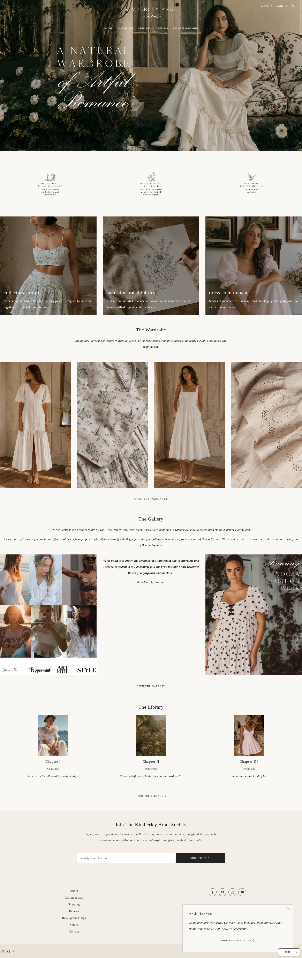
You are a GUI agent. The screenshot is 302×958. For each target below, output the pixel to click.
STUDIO (74, 924)
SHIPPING (74, 904)
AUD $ (264, 5)
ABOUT (74, 890)
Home (108, 28)
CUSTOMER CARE (74, 897)
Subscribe (198, 858)
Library (144, 28)
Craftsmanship (185, 28)
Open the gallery (151, 686)
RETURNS (74, 911)
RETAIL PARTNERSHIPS (74, 918)
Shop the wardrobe (235, 940)
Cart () (282, 5)
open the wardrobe (151, 498)
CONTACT (74, 931)
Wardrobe (125, 28)
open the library (150, 796)
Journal (162, 28)
